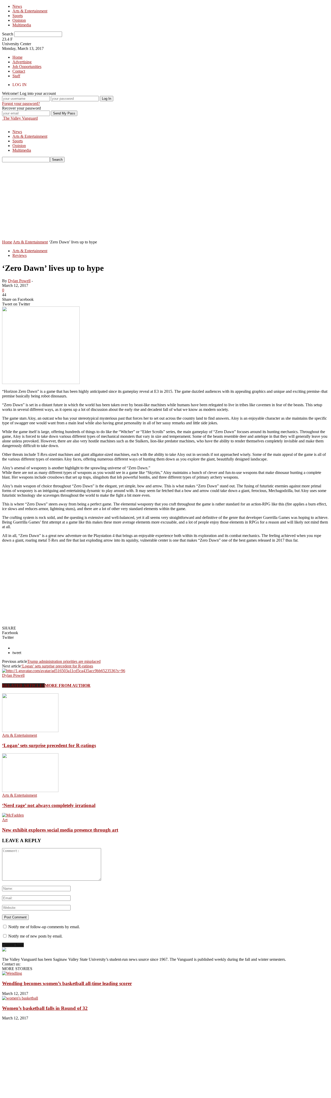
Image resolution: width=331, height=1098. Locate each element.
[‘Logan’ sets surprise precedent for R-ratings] (30, 730)
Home (17, 57)
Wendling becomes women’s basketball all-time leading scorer (67, 983)
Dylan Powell (19, 281)
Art (4, 820)
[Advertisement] (165, 201)
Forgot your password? (21, 103)
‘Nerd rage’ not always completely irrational (48, 805)
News (17, 6)
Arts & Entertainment (29, 11)
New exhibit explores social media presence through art (60, 830)
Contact (18, 71)
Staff (16, 76)
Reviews (19, 255)
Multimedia (21, 25)
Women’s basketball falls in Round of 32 (45, 1008)
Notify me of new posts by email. (35, 936)
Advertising (22, 62)
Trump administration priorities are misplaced (64, 661)
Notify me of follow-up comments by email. (44, 927)
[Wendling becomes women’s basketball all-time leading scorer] (12, 973)
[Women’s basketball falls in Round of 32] (20, 998)
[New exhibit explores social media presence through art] (13, 815)
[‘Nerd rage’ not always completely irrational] (30, 790)
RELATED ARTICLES (23, 685)
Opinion (19, 20)
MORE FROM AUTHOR (68, 685)
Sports (17, 15)
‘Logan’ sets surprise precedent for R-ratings (57, 666)
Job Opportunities (26, 66)
